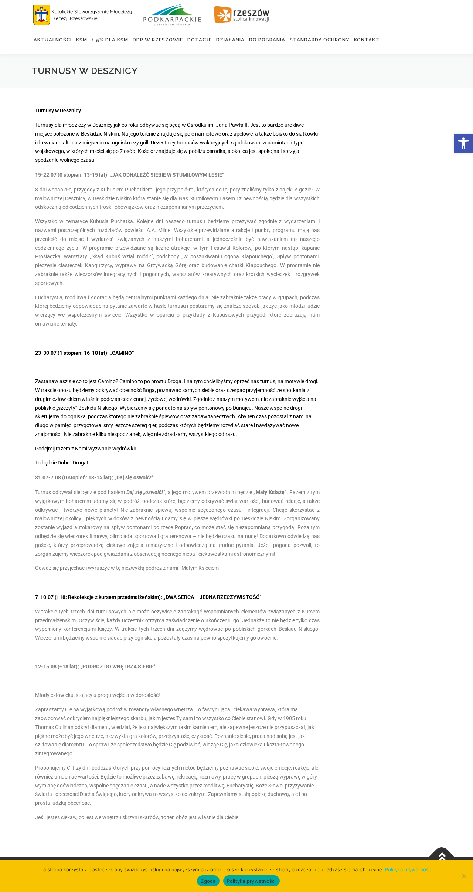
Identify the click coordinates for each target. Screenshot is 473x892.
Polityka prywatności (408, 869)
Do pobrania (267, 39)
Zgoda (208, 881)
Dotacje (199, 39)
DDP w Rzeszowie (158, 39)
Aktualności (53, 39)
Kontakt (367, 39)
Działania (230, 39)
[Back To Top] (442, 857)
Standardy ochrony (320, 39)
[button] (463, 143)
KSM (81, 39)
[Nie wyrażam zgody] (463, 876)
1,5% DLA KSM (110, 39)
